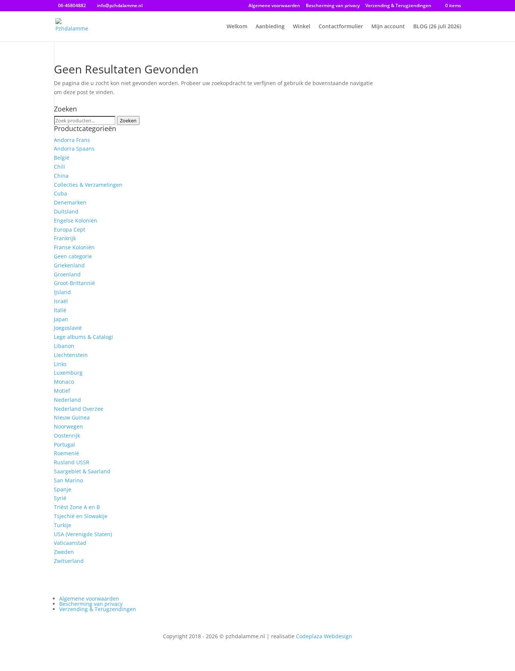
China (61, 175)
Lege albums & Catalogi (83, 336)
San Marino (68, 480)
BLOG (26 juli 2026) (437, 27)
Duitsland (66, 211)
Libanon (64, 345)
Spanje (62, 489)
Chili (59, 166)
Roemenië (66, 453)
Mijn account (388, 27)
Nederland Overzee (78, 408)
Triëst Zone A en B (77, 507)
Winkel (301, 27)
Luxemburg (68, 372)
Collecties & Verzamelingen (88, 184)
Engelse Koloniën (75, 220)
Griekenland (69, 265)
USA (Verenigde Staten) (83, 534)
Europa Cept (69, 229)
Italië (60, 310)
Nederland (67, 399)
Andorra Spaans (74, 148)
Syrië (60, 498)
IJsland (62, 292)
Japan (61, 319)
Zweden (64, 551)
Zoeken (128, 120)
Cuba (60, 193)
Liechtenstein (71, 354)
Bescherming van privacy (333, 6)
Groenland (67, 274)
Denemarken (70, 202)
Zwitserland (69, 560)
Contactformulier (341, 27)
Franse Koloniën (74, 247)
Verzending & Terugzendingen (398, 6)
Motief (62, 390)
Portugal (64, 444)
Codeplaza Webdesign (324, 636)
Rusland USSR (71, 462)
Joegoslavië (68, 327)
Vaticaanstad (70, 542)
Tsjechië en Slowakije (80, 516)
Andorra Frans (72, 139)
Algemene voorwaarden (274, 6)
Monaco (64, 381)
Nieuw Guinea (72, 417)
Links (60, 364)
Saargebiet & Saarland (82, 471)
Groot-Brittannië (74, 283)
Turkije (62, 525)
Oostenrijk (67, 435)
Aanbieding (270, 27)
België (61, 157)
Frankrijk (65, 238)
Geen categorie (73, 256)
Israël (61, 301)
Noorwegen (68, 426)
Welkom (237, 27)
